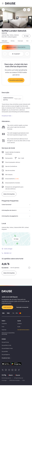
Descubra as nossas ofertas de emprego (8, 333)
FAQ (27, 41)
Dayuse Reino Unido (6, 345)
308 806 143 (7, 253)
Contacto (19, 323)
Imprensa (4, 329)
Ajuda (18, 326)
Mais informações (9, 194)
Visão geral (4, 41)
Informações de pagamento (10, 216)
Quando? (17, 54)
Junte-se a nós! (7, 307)
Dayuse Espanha (6, 354)
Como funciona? (6, 204)
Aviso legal (4, 380)
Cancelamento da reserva (23, 329)
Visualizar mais (6, 116)
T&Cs (23, 380)
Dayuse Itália (5, 351)
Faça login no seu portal (22, 307)
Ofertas (12, 41)
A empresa (4, 323)
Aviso (3, 326)
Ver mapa (26, 36)
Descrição (20, 41)
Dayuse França (5, 342)
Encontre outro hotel (16, 80)
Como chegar (8, 249)
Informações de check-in (9, 210)
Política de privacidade (14, 380)
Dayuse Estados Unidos (7, 348)
